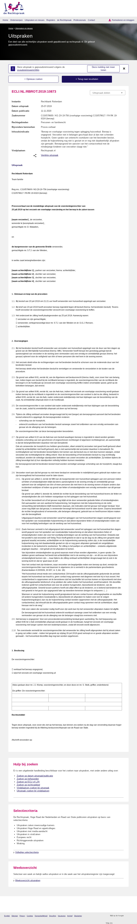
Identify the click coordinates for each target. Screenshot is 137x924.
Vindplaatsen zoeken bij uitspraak (33, 788)
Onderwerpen (16, 20)
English (7, 916)
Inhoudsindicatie (20, 131)
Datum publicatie (20, 111)
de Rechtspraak (64, 20)
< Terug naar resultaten (87, 79)
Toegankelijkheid (41, 916)
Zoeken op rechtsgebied (28, 785)
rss (126, 916)
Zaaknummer (18, 115)
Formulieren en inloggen (123, 20)
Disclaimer (78, 916)
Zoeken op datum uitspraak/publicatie (35, 776)
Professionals (80, 20)
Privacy (22, 916)
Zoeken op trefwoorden (28, 779)
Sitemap (15, 916)
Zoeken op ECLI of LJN (28, 782)
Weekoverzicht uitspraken (27, 880)
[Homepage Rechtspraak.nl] (13, 7)
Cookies (30, 916)
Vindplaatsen (18, 150)
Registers (50, 20)
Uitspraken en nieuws (34, 20)
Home (5, 20)
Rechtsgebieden (20, 122)
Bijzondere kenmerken (23, 127)
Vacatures (61, 916)
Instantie (16, 101)
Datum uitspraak (20, 106)
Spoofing (52, 916)
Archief (70, 916)
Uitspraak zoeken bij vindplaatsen (33, 791)
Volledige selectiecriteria (27, 852)
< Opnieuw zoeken (33, 79)
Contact (91, 20)
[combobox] (108, 93)
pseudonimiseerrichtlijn (28, 70)
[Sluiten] (124, 68)
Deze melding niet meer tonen (103, 68)
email (131, 916)
